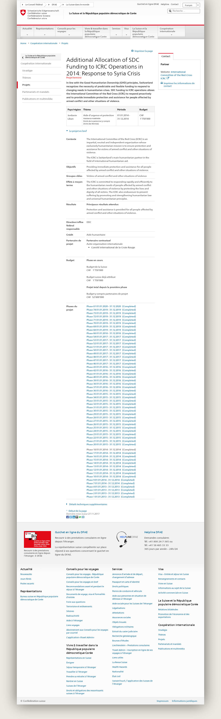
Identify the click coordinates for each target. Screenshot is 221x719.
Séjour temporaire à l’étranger (81, 667)
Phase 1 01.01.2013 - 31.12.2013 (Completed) (111, 497)
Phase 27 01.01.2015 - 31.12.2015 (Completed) (111, 421)
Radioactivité (72, 616)
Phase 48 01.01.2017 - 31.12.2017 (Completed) (111, 357)
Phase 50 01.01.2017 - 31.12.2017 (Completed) (111, 350)
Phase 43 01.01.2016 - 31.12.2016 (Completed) (111, 367)
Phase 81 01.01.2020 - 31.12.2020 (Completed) (111, 306)
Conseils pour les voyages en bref (82, 582)
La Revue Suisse (119, 662)
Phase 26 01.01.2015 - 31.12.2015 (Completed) (111, 424)
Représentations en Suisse (78, 658)
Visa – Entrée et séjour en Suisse (173, 574)
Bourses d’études (120, 640)
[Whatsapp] (80, 517)
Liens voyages (72, 625)
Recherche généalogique (124, 636)
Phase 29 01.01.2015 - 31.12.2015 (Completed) (111, 414)
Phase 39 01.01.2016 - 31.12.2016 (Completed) (111, 380)
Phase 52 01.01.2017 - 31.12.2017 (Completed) (111, 343)
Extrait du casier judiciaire (125, 631)
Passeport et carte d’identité (125, 582)
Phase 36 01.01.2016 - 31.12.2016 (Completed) (111, 390)
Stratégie (162, 630)
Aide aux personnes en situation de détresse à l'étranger (129, 597)
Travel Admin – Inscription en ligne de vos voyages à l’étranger (132, 651)
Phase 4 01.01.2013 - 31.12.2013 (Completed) (111, 487)
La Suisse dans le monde (77, 4)
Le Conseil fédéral (34, 4)
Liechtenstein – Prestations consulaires (130, 645)
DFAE (54, 4)
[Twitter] (70, 517)
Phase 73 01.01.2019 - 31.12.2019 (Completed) (111, 313)
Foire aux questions (75, 602)
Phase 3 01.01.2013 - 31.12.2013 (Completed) (111, 490)
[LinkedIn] (74, 517)
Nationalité (117, 671)
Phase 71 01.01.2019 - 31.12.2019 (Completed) (111, 320)
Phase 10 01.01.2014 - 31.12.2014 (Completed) (111, 476)
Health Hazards (119, 667)
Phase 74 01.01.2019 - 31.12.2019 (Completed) (111, 310)
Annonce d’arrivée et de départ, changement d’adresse (127, 575)
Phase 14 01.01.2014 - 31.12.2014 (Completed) (111, 463)
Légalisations (118, 608)
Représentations (45, 28)
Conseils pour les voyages (66, 30)
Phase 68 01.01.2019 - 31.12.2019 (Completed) (111, 330)
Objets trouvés (119, 622)
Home (23, 43)
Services (116, 28)
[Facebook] (67, 517)
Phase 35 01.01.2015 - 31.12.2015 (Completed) (111, 394)
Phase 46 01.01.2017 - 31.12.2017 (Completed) (111, 363)
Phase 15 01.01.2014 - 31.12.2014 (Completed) (111, 460)
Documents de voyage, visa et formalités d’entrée (85, 595)
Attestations (118, 613)
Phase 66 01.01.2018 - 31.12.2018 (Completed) (111, 333)
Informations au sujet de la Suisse (174, 588)
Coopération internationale (167, 30)
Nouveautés (26, 574)
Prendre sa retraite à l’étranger (81, 676)
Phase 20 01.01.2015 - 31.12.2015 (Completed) (111, 444)
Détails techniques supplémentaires (88, 504)
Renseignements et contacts (171, 579)
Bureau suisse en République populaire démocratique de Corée (39, 598)
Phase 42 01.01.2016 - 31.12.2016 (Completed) (111, 370)
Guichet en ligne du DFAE (71, 532)
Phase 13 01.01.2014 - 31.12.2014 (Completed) (111, 466)
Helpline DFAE (153, 532)
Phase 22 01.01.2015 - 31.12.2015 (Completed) (111, 438)
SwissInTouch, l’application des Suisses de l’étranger (132, 682)
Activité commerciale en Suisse (173, 593)
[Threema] (77, 517)
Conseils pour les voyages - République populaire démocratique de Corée (85, 575)
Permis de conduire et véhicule (127, 591)
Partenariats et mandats (169, 644)
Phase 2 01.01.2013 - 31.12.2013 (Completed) (111, 493)
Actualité (27, 28)
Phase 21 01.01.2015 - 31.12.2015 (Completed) (111, 441)
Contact (164, 56)
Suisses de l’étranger (76, 686)
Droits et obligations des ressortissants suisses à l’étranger (84, 692)
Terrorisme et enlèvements (79, 606)
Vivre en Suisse (165, 583)
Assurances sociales (121, 617)
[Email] (83, 517)
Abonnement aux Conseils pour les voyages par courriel (87, 631)
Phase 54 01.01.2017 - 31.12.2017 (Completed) (111, 337)
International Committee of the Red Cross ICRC (176, 75)
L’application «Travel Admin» (80, 637)
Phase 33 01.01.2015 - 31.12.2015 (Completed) (111, 401)
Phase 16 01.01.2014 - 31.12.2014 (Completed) (111, 456)
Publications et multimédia (171, 649)
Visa (126, 28)
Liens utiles (117, 658)
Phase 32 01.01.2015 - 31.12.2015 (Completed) (111, 404)
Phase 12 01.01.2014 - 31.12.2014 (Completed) (111, 470)
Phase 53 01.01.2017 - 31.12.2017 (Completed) (111, 340)
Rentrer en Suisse (74, 681)
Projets (161, 639)
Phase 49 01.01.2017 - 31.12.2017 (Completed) (111, 353)
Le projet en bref (78, 131)
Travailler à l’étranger (76, 672)
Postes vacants (27, 583)
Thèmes (162, 635)
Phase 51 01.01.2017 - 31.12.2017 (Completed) (111, 347)
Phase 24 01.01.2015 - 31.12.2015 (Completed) (111, 431)
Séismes (70, 611)
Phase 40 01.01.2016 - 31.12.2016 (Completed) (111, 377)
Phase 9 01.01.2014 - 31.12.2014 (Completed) (111, 480)
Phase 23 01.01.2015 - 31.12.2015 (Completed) (111, 434)
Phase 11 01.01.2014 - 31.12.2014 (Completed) (111, 473)
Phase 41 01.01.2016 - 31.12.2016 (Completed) (111, 374)
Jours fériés (25, 579)
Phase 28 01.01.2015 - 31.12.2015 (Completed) (111, 417)
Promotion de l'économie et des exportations (173, 615)
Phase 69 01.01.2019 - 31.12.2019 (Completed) (111, 326)
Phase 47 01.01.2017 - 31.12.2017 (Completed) (111, 360)
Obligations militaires (122, 627)
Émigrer (70, 662)
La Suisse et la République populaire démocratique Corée (143, 32)
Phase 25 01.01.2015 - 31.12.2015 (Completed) (111, 428)
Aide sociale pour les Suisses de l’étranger (132, 603)
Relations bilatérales (168, 609)
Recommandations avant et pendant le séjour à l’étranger (85, 588)
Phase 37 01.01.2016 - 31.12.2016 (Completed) (111, 387)
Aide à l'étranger (74, 620)
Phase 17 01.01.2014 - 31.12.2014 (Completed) (111, 453)
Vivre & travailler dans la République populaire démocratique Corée (96, 32)
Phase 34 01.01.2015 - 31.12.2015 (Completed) (111, 397)
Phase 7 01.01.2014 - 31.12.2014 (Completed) (111, 483)
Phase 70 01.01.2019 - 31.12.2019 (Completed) (111, 323)
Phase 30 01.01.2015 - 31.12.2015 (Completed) (111, 411)
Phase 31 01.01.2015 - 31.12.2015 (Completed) (111, 407)
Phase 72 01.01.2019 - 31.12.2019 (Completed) (111, 316)
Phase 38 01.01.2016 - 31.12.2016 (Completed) (111, 384)
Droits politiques (120, 586)
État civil (116, 676)
